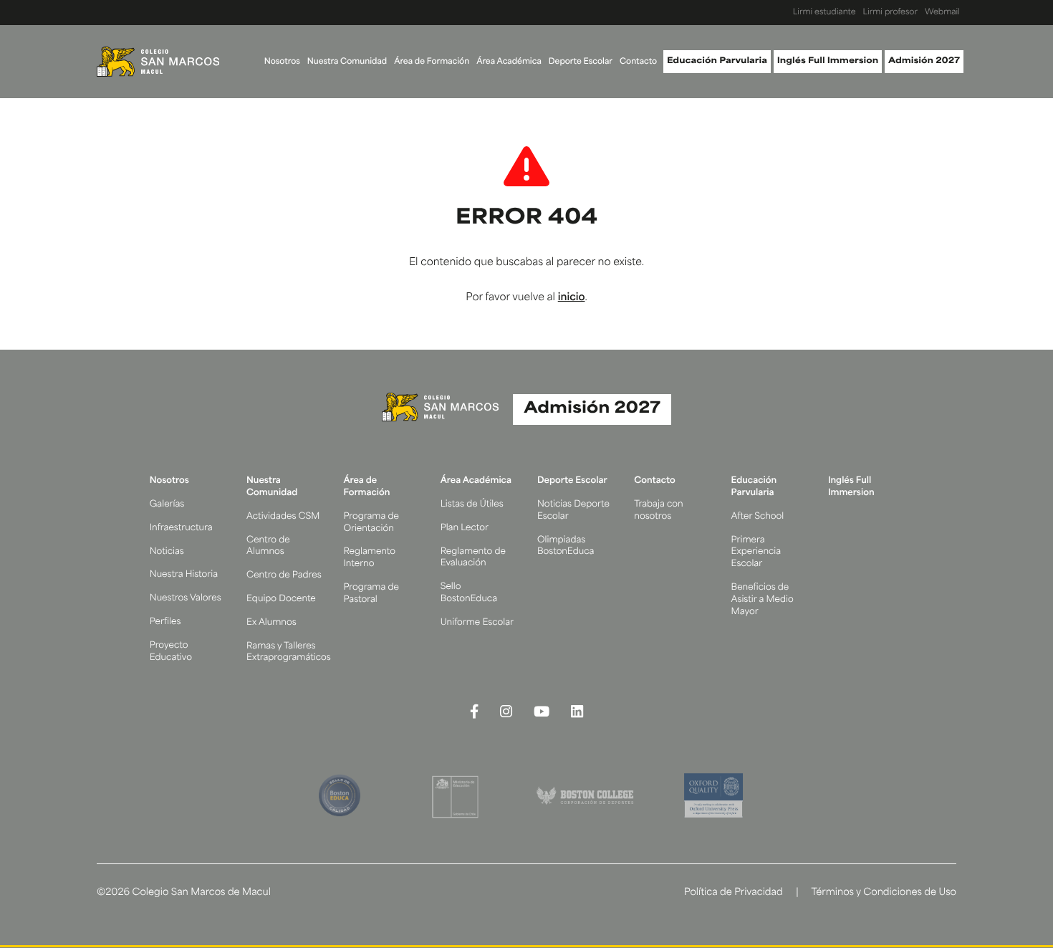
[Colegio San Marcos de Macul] (158, 62)
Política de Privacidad (733, 893)
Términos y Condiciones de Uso (883, 893)
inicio (571, 297)
